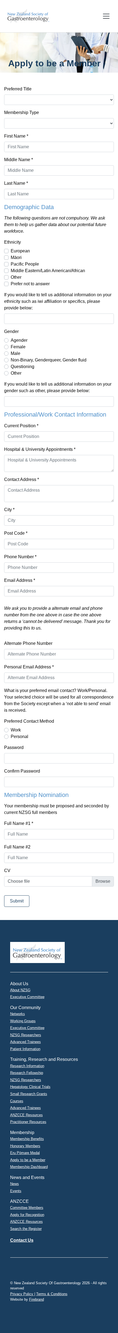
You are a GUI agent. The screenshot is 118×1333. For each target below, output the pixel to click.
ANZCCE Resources (26, 1115)
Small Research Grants (28, 1094)
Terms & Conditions (52, 1294)
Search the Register (26, 1229)
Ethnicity (12, 242)
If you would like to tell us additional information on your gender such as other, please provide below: (57, 387)
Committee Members (26, 1208)
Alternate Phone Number (28, 643)
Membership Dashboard (29, 1167)
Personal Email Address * (29, 667)
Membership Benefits (27, 1139)
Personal (19, 736)
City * (9, 509)
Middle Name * (18, 159)
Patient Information (25, 1049)
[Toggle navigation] (106, 16)
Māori (16, 257)
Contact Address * (21, 479)
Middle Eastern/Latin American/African (48, 270)
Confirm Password (22, 771)
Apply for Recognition (27, 1215)
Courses (16, 1101)
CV (7, 870)
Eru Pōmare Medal (25, 1153)
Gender (11, 331)
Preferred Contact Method (29, 721)
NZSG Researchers (25, 1035)
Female (18, 346)
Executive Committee (27, 997)
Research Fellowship (26, 1073)
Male (15, 353)
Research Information (27, 1066)
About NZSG (20, 990)
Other (16, 277)
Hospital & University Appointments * (39, 449)
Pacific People (25, 264)
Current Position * (21, 425)
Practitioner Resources (28, 1122)
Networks (17, 1014)
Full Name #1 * (18, 823)
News (14, 1184)
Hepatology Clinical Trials (30, 1087)
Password (14, 747)
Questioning (22, 366)
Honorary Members (25, 1146)
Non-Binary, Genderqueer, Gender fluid (48, 360)
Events (15, 1191)
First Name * (16, 136)
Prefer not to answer (30, 283)
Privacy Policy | (22, 1294)
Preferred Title (18, 89)
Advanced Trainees (25, 1042)
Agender (19, 340)
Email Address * (19, 580)
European (20, 251)
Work (16, 730)
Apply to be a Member (27, 1160)
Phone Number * (20, 556)
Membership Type (21, 112)
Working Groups (23, 1021)
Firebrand (36, 1299)
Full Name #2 (17, 847)
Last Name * (16, 183)
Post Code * (15, 533)
